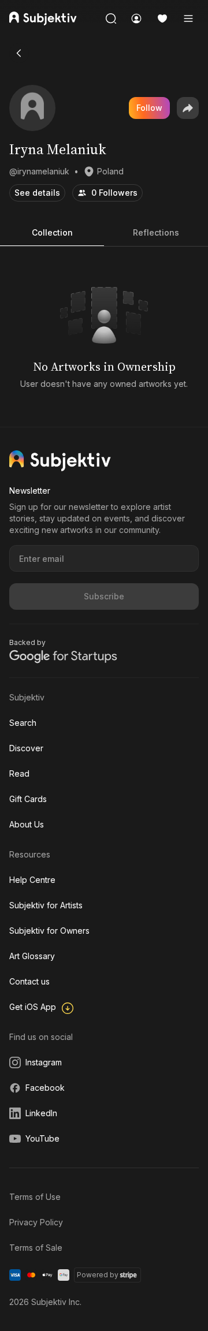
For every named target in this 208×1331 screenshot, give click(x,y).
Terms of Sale (35, 1247)
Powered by (97, 1274)
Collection (52, 232)
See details (37, 192)
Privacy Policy (36, 1222)
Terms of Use (35, 1197)
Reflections (156, 232)
